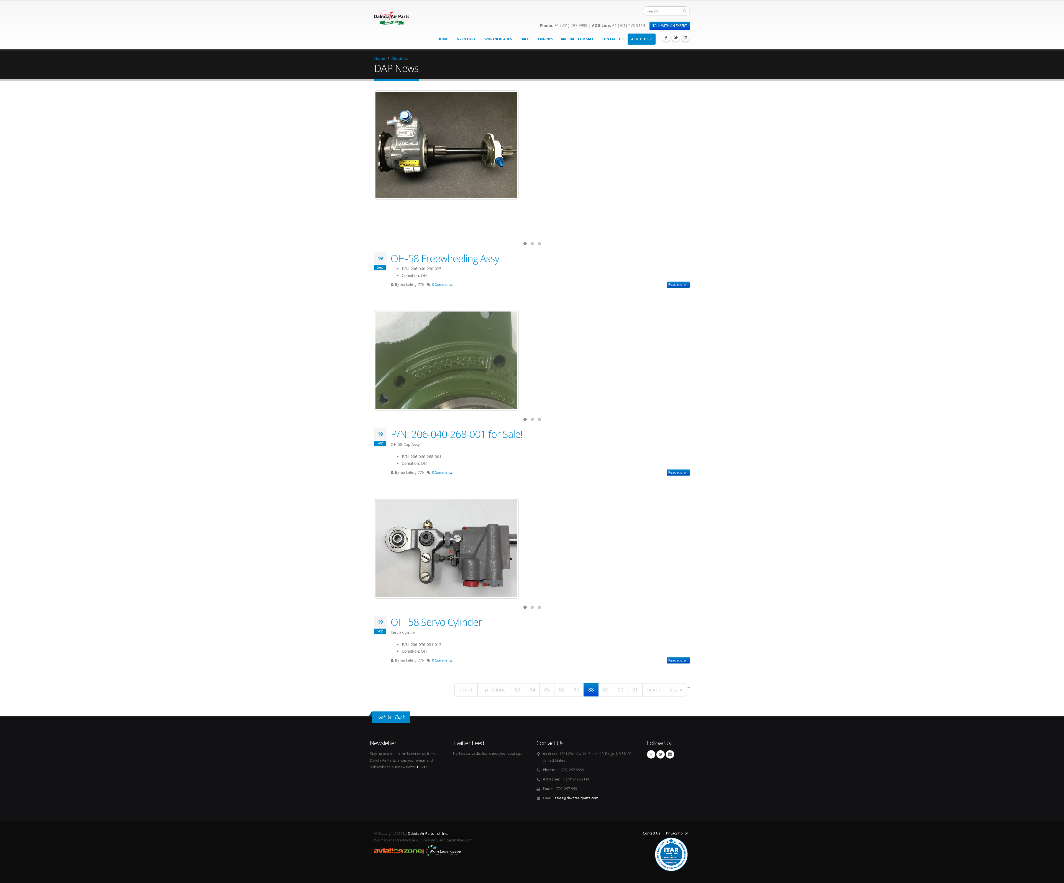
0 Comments (442, 284)
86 (561, 689)
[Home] (391, 15)
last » (675, 689)
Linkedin (685, 38)
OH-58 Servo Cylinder (436, 622)
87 (576, 689)
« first (466, 689)
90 (620, 689)
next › (653, 689)
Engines (545, 39)
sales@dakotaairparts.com (576, 798)
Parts (525, 39)
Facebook (666, 38)
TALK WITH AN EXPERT (670, 25)
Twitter (676, 38)
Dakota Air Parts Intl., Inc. (428, 833)
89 (605, 689)
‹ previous (494, 689)
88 (591, 689)
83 (517, 689)
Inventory (466, 39)
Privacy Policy (677, 833)
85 (547, 689)
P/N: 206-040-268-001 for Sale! (457, 434)
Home (443, 39)
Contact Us (612, 39)
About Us (639, 39)
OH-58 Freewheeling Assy (445, 258)
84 (532, 689)
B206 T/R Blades (498, 39)
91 (635, 689)
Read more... (678, 284)
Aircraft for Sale (577, 39)
